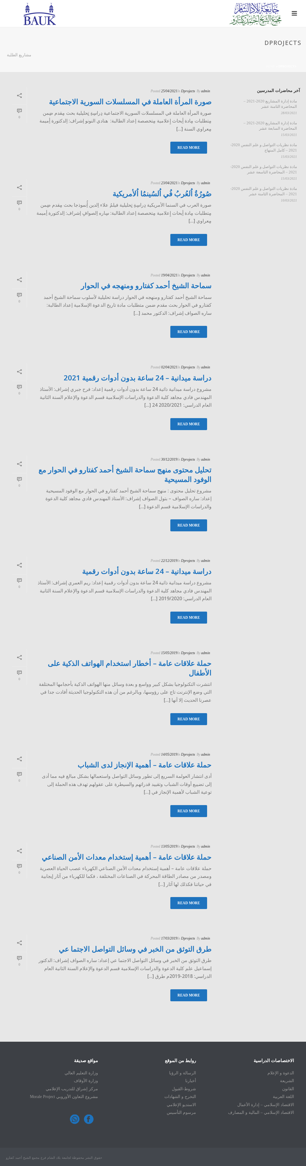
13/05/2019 (169, 846)
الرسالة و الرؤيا (182, 1073)
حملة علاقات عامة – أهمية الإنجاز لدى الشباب (145, 764)
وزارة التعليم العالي (81, 1073)
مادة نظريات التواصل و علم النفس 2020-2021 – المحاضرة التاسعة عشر (263, 169)
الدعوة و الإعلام (280, 1073)
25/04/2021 (169, 91)
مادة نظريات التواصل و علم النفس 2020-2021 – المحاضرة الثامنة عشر (263, 191)
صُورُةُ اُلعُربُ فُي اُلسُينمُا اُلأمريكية (162, 193)
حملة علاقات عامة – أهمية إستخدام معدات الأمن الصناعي (127, 857)
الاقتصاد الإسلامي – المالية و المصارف (261, 1112)
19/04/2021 (169, 275)
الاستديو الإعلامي (181, 1105)
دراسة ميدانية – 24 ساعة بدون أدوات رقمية (147, 571)
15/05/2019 (169, 653)
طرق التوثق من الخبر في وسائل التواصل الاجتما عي (135, 949)
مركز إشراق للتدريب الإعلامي (72, 1089)
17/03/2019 (169, 938)
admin (205, 91)
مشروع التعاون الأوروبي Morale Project (64, 1096)
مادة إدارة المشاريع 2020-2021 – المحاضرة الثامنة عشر (270, 104)
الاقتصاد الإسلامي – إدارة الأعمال (265, 1105)
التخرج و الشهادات (180, 1096)
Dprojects (188, 91)
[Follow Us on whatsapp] (74, 1119)
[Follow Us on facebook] (89, 1119)
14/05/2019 (169, 754)
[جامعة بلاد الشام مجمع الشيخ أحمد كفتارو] (153, 13)
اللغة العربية (283, 1096)
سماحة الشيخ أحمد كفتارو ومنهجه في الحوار (146, 285)
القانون (288, 1089)
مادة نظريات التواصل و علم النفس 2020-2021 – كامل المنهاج (263, 147)
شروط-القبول (184, 1089)
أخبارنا (190, 1081)
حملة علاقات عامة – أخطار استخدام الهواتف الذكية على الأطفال (130, 667)
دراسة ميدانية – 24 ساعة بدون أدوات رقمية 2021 (138, 377)
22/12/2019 (169, 561)
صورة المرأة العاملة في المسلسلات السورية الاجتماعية (130, 101)
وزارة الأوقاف (86, 1081)
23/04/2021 (169, 183)
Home (270, 66)
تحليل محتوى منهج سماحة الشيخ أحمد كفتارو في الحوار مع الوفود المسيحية (125, 474)
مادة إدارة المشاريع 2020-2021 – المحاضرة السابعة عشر (270, 126)
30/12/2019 (169, 459)
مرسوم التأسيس (181, 1112)
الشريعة (287, 1081)
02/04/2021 (169, 367)
